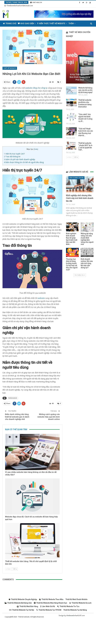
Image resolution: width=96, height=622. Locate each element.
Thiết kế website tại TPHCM (50, 610)
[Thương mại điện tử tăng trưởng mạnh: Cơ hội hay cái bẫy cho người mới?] (72, 252)
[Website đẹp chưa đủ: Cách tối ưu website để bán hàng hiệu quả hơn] (32, 496)
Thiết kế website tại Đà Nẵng (75, 610)
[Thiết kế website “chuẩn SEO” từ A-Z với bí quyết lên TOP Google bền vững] (71, 146)
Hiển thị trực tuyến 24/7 (14, 154)
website (41, 298)
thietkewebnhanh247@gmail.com (20, 5)
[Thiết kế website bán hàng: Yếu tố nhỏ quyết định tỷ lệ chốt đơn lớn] (32, 541)
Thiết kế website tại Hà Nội (23, 610)
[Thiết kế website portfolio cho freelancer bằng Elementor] (71, 103)
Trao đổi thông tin (12, 156)
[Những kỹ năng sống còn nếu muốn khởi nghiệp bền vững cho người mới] (87, 226)
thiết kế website (12, 398)
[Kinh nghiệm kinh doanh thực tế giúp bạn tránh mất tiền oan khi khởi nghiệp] (72, 226)
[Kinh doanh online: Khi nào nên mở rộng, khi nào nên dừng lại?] (87, 252)
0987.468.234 (37, 2)
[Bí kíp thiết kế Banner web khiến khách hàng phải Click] (80, 62)
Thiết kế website (9, 68)
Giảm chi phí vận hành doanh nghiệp (19, 159)
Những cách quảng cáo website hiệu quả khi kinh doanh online (49, 416)
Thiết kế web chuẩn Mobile (76, 599)
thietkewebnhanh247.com (75, 615)
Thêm (71, 23)
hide (36, 149)
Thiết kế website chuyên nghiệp (24, 599)
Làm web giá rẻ (48, 606)
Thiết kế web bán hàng (29, 606)
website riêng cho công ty (36, 88)
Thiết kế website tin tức (69, 606)
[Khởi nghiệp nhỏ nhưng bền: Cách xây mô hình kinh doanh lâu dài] (80, 184)
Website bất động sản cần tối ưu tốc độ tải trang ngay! (85, 90)
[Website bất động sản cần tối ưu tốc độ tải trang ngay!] (71, 90)
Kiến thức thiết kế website (52, 23)
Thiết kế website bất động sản (19, 603)
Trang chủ (11, 23)
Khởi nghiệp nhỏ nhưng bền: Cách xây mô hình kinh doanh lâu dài (79, 198)
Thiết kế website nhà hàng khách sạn (51, 603)
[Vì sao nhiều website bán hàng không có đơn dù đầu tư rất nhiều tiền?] (32, 452)
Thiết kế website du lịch (81, 603)
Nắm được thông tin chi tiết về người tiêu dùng (24, 162)
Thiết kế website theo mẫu (52, 599)
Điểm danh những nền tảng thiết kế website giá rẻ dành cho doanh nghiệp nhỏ (17, 416)
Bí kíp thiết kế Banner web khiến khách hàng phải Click (80, 77)
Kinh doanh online (76, 178)
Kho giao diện (27, 23)
